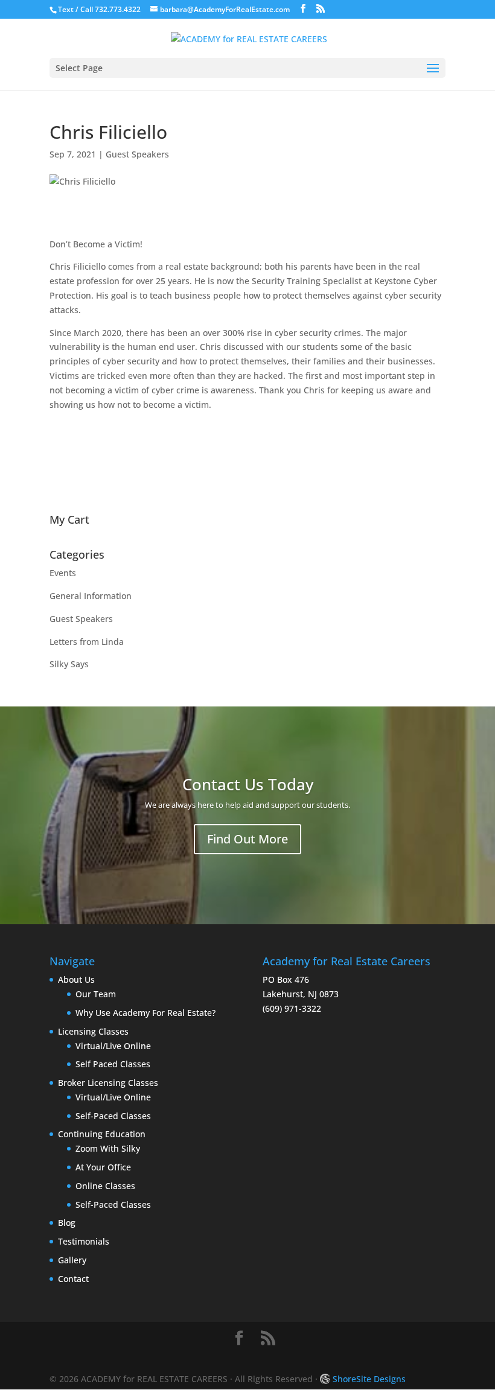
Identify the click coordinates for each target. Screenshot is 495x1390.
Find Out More (247, 839)
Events (63, 573)
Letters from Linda (87, 641)
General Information (91, 595)
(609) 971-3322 (292, 1008)
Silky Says (69, 664)
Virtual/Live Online (113, 1046)
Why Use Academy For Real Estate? (145, 1012)
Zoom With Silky (107, 1148)
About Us (76, 979)
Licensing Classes (93, 1031)
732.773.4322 (118, 9)
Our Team (95, 994)
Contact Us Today (247, 784)
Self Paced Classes (112, 1064)
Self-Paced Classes (113, 1116)
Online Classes (105, 1186)
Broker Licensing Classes (108, 1082)
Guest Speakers (137, 154)
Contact (73, 1278)
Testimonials (83, 1241)
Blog (66, 1222)
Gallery (72, 1260)
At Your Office (103, 1167)
